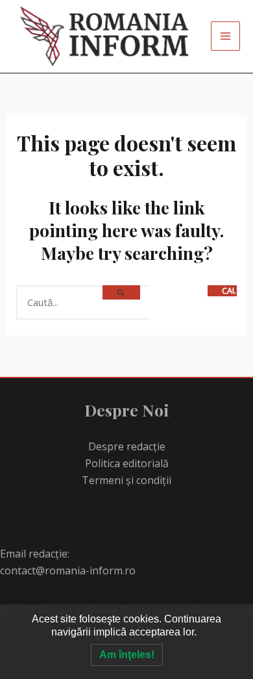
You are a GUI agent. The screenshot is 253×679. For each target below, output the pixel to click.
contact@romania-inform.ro (68, 570)
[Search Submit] (121, 292)
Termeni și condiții (126, 480)
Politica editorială (127, 463)
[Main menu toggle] (225, 36)
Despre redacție (126, 446)
